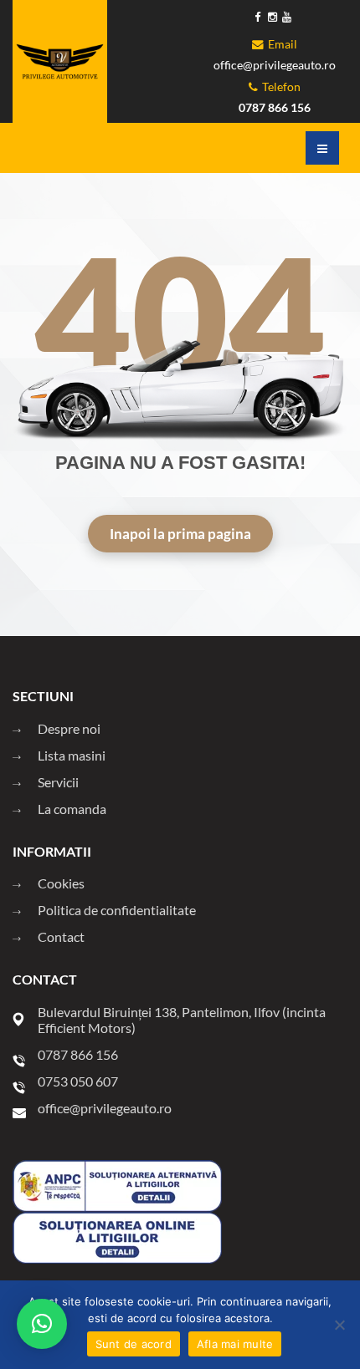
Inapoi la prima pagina (180, 533)
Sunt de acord (133, 1344)
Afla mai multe (235, 1344)
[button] (42, 1324)
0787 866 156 (275, 108)
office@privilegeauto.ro (274, 65)
